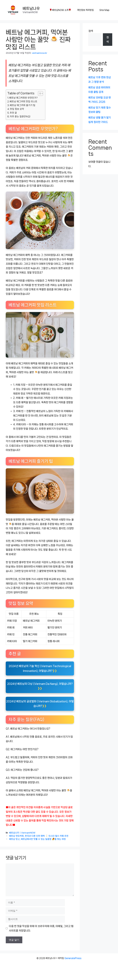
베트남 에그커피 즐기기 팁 (22, 105)
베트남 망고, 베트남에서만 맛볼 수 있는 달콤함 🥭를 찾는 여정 (37, 839)
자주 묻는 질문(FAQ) (20, 116)
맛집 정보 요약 (17, 109)
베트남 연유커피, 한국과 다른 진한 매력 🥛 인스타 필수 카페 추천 (38, 836)
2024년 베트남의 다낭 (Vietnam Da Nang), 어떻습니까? (40, 683)
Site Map (104, 10)
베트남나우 (31, 8)
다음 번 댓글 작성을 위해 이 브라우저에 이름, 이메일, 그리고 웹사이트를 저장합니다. (41, 928)
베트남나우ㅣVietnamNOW (22, 833)
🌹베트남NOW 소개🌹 (60, 10)
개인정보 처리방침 (85, 10)
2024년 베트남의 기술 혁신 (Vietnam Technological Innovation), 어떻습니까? (40, 668)
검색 (90, 31)
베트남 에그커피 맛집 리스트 (23, 101)
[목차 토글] (39, 93)
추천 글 (13, 112)
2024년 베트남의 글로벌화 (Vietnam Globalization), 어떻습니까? (40, 703)
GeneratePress (72, 958)
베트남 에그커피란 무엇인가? (23, 98)
